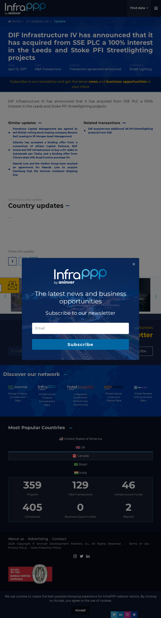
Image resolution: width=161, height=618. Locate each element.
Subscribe (80, 344)
